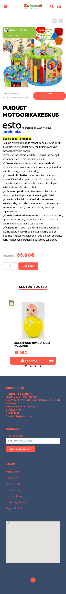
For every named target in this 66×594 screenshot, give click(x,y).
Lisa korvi (28, 265)
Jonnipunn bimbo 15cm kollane (32, 344)
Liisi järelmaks (14, 490)
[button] (6, 6)
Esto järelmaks (14, 496)
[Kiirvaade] (51, 360)
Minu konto (12, 471)
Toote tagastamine (17, 502)
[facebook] (33, 580)
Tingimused (13, 484)
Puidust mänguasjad (16, 97)
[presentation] (8, 57)
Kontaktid (11, 478)
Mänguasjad (10, 93)
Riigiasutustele (14, 508)
